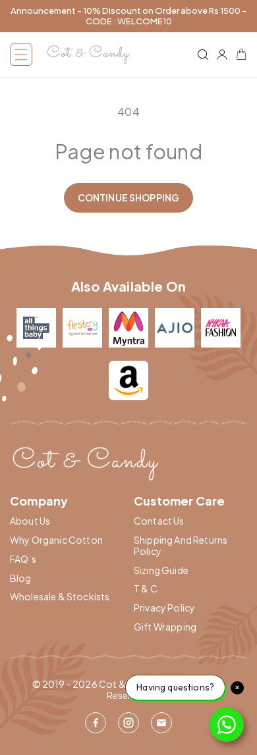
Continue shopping (128, 197)
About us (30, 521)
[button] (21, 54)
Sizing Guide (161, 570)
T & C (145, 588)
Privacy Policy (164, 607)
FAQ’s (23, 559)
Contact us (159, 521)
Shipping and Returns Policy (180, 545)
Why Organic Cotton (56, 540)
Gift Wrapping (165, 627)
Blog (21, 578)
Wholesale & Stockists (59, 596)
